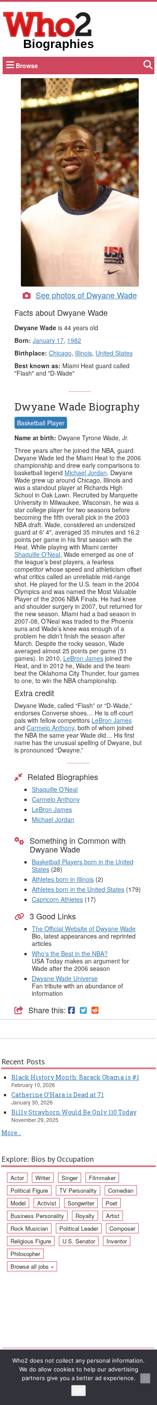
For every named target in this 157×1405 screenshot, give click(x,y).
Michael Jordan (86, 472)
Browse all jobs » (32, 1266)
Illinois (83, 353)
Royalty (85, 1216)
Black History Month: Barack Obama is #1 (75, 1077)
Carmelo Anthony (50, 727)
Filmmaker (102, 1178)
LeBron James (83, 658)
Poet (111, 1203)
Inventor (116, 1241)
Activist (46, 1203)
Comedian (120, 1190)
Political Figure (29, 1190)
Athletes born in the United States (78, 889)
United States (114, 353)
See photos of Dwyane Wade (86, 294)
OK (78, 1390)
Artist (112, 1216)
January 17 (48, 340)
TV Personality (78, 1190)
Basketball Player (41, 422)
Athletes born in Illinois (63, 879)
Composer (122, 1228)
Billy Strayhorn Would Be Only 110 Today (74, 1112)
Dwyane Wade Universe (65, 978)
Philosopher (25, 1254)
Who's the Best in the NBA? (70, 953)
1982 (74, 340)
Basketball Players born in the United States (82, 865)
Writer (42, 1178)
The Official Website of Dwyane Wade (84, 928)
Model (18, 1203)
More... (11, 1133)
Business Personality (37, 1216)
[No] (145, 1378)
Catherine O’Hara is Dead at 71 (57, 1095)
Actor (17, 1178)
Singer (69, 1178)
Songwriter (81, 1203)
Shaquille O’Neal (37, 554)
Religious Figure (30, 1241)
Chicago (60, 353)
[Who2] (47, 23)
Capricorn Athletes (57, 899)
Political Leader (78, 1228)
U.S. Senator (78, 1241)
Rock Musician (29, 1228)
